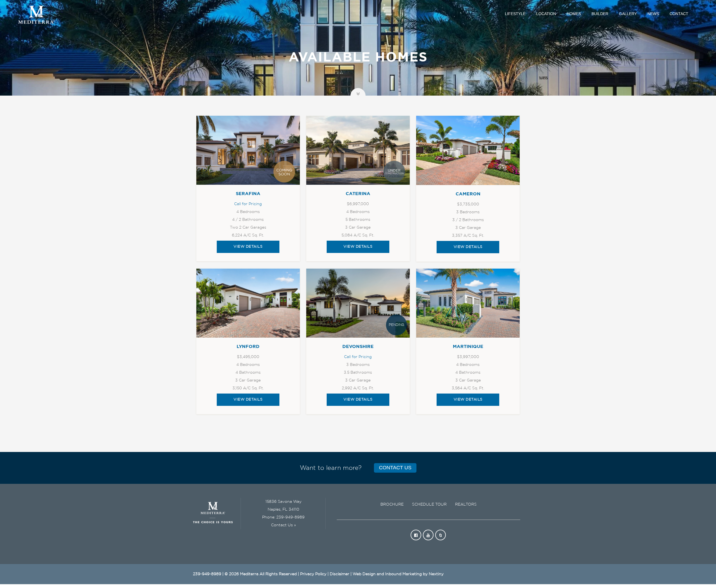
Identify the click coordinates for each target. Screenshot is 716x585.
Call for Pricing (248, 204)
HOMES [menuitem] (574, 13)
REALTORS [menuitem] (466, 504)
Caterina (358, 193)
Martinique (468, 346)
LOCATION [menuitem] (546, 13)
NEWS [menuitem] (653, 13)
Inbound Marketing (403, 574)
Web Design (364, 574)
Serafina (248, 193)
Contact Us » (283, 525)
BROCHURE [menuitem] (392, 504)
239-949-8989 (290, 517)
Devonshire (358, 346)
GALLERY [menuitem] (628, 13)
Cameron (468, 194)
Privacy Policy (313, 574)
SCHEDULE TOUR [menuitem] (429, 504)
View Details (248, 246)
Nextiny (436, 574)
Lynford (248, 346)
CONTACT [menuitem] (679, 13)
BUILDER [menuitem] (600, 13)
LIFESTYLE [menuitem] (515, 13)
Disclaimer (339, 574)
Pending (396, 324)
